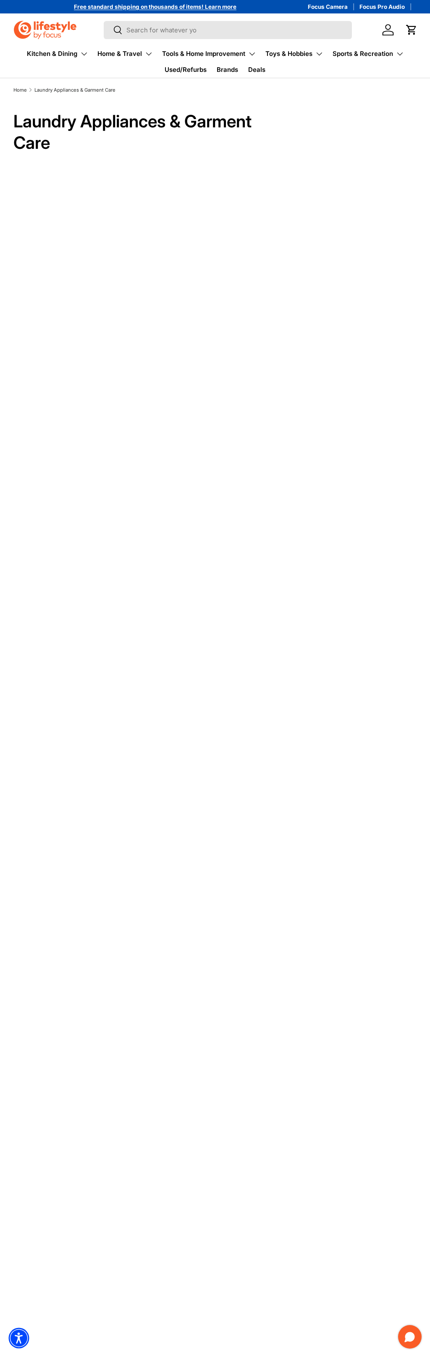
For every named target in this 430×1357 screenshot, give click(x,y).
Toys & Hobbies (288, 54)
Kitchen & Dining (52, 54)
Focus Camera (328, 6)
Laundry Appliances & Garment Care (74, 90)
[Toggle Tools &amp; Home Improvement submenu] (252, 54)
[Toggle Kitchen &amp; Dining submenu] (84, 54)
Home (20, 90)
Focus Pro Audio (382, 6)
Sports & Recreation (363, 54)
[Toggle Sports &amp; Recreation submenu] (400, 54)
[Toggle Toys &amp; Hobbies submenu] (319, 54)
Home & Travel (119, 54)
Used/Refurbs (186, 70)
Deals (256, 70)
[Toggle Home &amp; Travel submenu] (149, 54)
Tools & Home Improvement (203, 54)
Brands (227, 70)
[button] (411, 30)
